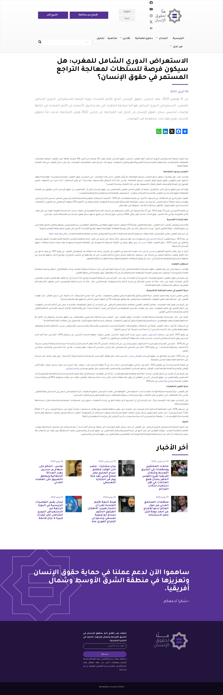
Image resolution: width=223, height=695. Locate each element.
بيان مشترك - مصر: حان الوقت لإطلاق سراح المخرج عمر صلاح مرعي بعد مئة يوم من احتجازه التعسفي (102, 474)
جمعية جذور (126, 409)
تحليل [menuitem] (100, 38)
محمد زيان (115, 365)
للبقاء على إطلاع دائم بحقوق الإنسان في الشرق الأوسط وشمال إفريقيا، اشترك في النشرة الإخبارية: (105, 637)
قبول (103, 159)
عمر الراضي (109, 347)
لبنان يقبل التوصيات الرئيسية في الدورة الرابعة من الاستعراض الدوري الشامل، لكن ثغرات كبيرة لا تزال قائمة (49, 510)
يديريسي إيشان (150, 251)
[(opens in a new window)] (151, 3)
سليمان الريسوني (156, 335)
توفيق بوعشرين (130, 344)
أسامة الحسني (156, 239)
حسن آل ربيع (140, 243)
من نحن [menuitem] (179, 48)
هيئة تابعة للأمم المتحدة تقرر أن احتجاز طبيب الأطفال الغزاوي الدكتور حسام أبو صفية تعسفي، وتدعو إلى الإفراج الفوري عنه (102, 512)
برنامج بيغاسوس (166, 381)
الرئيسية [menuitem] (178, 38)
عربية (127, 18)
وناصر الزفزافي (72, 369)
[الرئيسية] (170, 16)
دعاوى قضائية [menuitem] (144, 38)
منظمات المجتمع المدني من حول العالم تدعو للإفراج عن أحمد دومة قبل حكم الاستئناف (156, 509)
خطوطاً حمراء (93, 308)
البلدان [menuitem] (165, 40)
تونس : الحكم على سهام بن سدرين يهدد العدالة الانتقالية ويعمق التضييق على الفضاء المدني (49, 474)
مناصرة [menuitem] (112, 38)
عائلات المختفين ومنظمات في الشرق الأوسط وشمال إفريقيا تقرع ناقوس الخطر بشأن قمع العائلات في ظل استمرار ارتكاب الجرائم (155, 478)
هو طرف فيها (55, 234)
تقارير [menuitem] (128, 40)
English (127, 12)
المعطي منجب (135, 356)
